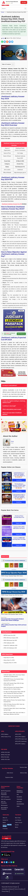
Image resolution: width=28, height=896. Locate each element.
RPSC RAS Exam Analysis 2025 (11, 637)
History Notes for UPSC (9, 660)
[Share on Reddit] (7, 42)
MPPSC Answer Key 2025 (9, 635)
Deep (12, 441)
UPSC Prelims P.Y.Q (6, 736)
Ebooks (17, 824)
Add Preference (21, 333)
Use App (24, 2)
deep (3, 38)
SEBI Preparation (5, 796)
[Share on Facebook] (10, 42)
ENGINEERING (20, 804)
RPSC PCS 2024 (5, 757)
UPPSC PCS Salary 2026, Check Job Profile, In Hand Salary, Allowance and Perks (14, 713)
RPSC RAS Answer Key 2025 (10, 640)
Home (2, 12)
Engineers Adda (9, 777)
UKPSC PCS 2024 (5, 759)
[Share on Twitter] (12, 42)
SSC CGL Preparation (4, 802)
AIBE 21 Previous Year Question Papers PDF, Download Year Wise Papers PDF (14, 696)
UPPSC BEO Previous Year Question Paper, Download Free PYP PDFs (14, 679)
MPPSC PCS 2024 (5, 754)
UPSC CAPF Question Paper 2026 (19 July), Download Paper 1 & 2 (14, 684)
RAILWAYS (19, 796)
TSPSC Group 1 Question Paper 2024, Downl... (12, 576)
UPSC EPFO (18, 734)
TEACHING (19, 799)
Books (16, 827)
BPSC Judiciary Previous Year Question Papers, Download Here (14, 700)
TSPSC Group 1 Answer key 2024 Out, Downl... (12, 595)
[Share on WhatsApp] (2, 42)
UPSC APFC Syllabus (20, 743)
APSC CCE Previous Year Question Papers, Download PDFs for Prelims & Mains (13, 688)
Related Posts (5, 556)
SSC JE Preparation (6, 799)
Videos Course (18, 822)
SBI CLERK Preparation (4, 793)
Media (4, 822)
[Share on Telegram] (5, 42)
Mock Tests (17, 817)
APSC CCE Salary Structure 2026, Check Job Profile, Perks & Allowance (14, 705)
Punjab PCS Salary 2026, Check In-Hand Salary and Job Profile (14, 709)
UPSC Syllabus (4, 734)
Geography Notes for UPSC (10, 662)
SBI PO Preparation (6, 790)
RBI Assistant (4, 805)
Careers (7, 825)
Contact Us (5, 820)
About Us (5, 817)
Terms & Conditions (19, 889)
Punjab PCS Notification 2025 (10, 645)
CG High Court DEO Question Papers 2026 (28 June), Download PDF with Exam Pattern (14, 692)
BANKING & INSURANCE (20, 791)
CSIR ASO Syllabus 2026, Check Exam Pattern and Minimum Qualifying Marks (14, 675)
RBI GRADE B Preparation (4, 808)
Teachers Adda (23, 767)
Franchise (5, 828)
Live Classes (18, 820)
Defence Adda (23, 772)
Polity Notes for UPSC (9, 657)
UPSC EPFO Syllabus (20, 736)
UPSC (18, 806)
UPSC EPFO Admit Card (21, 739)
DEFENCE (19, 801)
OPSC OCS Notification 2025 (10, 648)
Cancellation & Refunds (7, 889)
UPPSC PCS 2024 (5, 752)
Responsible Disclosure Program (10, 886)
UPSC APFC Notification (21, 741)
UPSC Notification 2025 (9, 642)
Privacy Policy (5, 891)
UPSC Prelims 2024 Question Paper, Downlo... (12, 614)
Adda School (10, 772)
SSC (18, 794)
